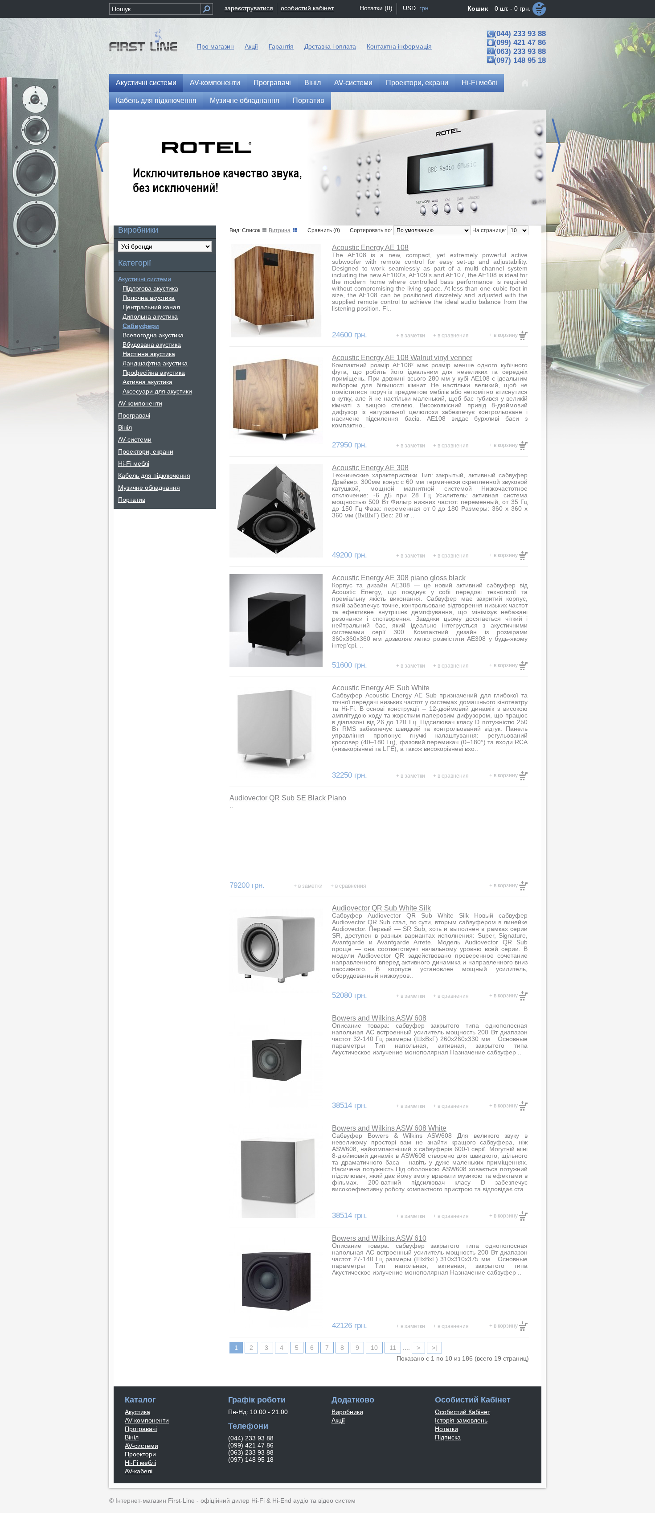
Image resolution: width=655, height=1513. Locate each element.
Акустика (137, 1411)
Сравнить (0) (323, 230)
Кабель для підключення (156, 100)
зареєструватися (249, 8)
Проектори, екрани (417, 82)
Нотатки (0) (376, 8)
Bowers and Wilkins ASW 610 (379, 1238)
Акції (251, 46)
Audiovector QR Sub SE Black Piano (287, 798)
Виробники (347, 1411)
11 (392, 1347)
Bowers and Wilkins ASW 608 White (389, 1128)
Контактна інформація (399, 46)
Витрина (280, 230)
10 (374, 1347)
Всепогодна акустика (153, 335)
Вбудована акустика (152, 344)
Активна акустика (147, 381)
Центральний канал (151, 307)
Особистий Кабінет (462, 1411)
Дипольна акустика (150, 316)
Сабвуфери (141, 325)
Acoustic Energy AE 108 (370, 247)
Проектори (140, 1454)
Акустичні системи (146, 82)
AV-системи (353, 82)
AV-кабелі (138, 1471)
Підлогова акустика (150, 288)
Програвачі (272, 82)
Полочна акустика (149, 297)
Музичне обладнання (244, 100)
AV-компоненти (215, 82)
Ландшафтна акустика (155, 363)
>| (434, 1347)
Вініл (312, 82)
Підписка (448, 1437)
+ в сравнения (451, 335)
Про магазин (215, 46)
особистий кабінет (307, 8)
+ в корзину (504, 335)
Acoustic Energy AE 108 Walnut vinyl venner (402, 357)
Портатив (308, 100)
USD (409, 8)
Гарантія (281, 46)
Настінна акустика (149, 353)
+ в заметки (410, 335)
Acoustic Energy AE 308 (370, 468)
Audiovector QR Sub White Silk (381, 908)
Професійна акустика (154, 372)
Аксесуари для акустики (157, 391)
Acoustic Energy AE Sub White (381, 688)
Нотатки (446, 1428)
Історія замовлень (461, 1420)
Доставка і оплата (330, 46)
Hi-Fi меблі (479, 82)
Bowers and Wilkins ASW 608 (379, 1018)
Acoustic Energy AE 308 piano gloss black (399, 578)
